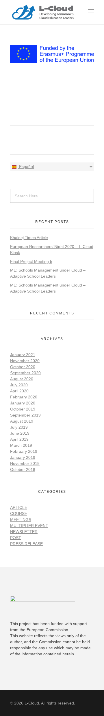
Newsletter (24, 531)
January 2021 (22, 354)
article (18, 507)
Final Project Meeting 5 (31, 261)
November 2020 (25, 360)
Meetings (20, 519)
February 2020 (23, 397)
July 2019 (19, 427)
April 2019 (19, 439)
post (15, 537)
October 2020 (22, 366)
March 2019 (21, 445)
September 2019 (25, 415)
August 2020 (21, 379)
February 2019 (23, 451)
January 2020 (22, 403)
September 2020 (25, 373)
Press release (26, 543)
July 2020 (19, 385)
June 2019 (19, 433)
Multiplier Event (29, 525)
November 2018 (25, 463)
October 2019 (22, 409)
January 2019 (22, 457)
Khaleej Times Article (29, 237)
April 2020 (19, 391)
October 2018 (22, 469)
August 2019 (21, 421)
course (18, 513)
